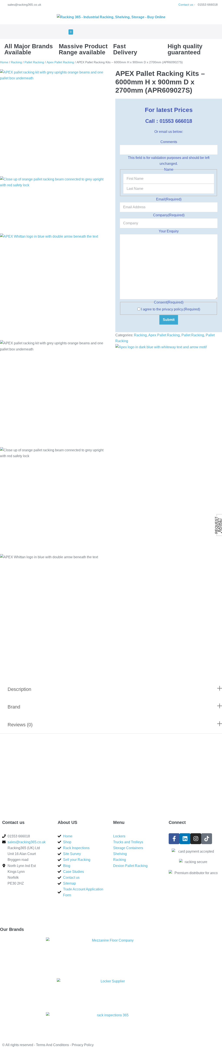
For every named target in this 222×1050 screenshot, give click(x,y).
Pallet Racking (34, 62)
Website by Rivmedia (129, 1045)
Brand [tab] (14, 707)
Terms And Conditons (52, 1045)
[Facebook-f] (174, 838)
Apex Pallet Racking (60, 62)
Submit (169, 320)
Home (4, 62)
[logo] (53, 286)
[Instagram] (195, 838)
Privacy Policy (83, 1045)
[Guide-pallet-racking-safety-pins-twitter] (53, 204)
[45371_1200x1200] (53, 122)
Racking (16, 62)
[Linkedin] (185, 838)
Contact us (185, 4)
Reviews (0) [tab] (20, 724)
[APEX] (161, 347)
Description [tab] (19, 689)
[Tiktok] (206, 838)
